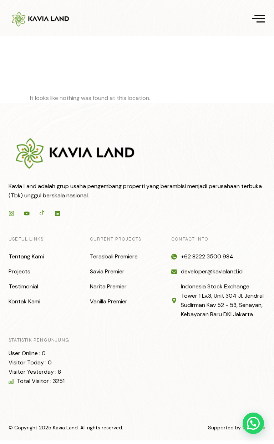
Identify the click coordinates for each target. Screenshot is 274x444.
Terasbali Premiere (114, 256)
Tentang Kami (26, 256)
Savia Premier (107, 271)
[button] (253, 423)
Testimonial (23, 286)
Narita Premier (108, 286)
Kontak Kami (24, 301)
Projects (19, 271)
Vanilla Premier (108, 301)
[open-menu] (258, 19)
